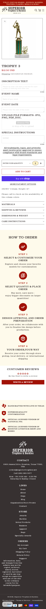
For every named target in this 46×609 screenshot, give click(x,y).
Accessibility (37, 600)
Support (23, 559)
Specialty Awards (23, 536)
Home (23, 489)
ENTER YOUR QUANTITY (13, 163)
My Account (23, 545)
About (23, 493)
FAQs (23, 496)
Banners (23, 526)
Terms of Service (23, 600)
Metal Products (23, 522)
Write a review (23, 382)
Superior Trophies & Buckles (26, 597)
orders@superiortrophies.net (23, 470)
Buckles (23, 519)
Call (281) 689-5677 (23, 473)
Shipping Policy (23, 552)
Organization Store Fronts (23, 503)
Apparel (23, 529)
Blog (23, 499)
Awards (23, 516)
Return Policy (23, 555)
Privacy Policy (8, 600)
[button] (36, 10)
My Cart (23, 548)
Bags (23, 532)
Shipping (6, 74)
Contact (23, 506)
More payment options (23, 184)
